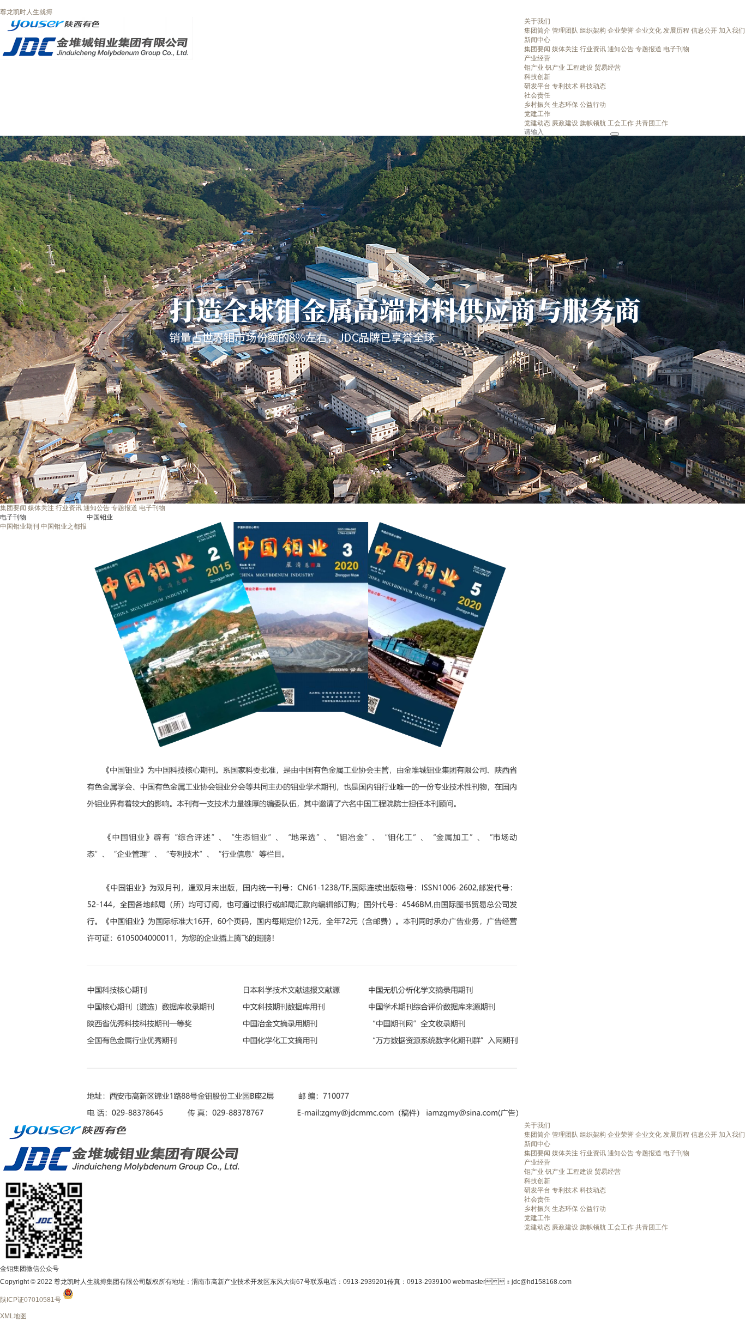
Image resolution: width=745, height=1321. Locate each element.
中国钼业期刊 (19, 526)
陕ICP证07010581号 (30, 1300)
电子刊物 (676, 49)
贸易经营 (607, 67)
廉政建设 (565, 123)
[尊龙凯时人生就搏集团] (96, 21)
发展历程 (676, 30)
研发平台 (537, 86)
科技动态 (593, 86)
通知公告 (621, 49)
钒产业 (555, 67)
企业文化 (648, 30)
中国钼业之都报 (64, 526)
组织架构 (593, 30)
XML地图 (13, 1316)
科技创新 (537, 77)
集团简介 (537, 30)
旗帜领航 (593, 123)
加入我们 (732, 30)
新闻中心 (537, 40)
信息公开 (704, 30)
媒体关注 (565, 49)
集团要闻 (537, 49)
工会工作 (621, 123)
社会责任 (537, 95)
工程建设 (580, 67)
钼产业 (534, 67)
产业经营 (537, 58)
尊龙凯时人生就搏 (26, 12)
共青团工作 (651, 123)
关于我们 (537, 21)
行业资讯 (593, 49)
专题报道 (648, 49)
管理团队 (565, 30)
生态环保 (565, 104)
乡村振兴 (537, 104)
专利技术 (565, 86)
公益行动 (593, 104)
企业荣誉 (621, 30)
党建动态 (537, 123)
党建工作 (537, 114)
